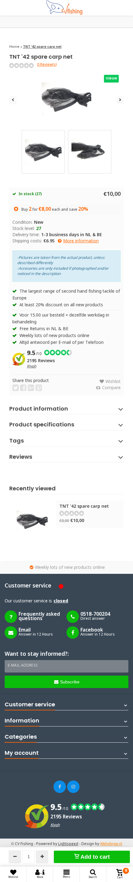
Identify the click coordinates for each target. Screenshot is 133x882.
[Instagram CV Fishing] (73, 787)
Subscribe (69, 681)
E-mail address (23, 665)
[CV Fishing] (66, 8)
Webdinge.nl (111, 844)
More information (81, 241)
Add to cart (94, 857)
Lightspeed (68, 844)
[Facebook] (60, 787)
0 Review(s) (47, 64)
